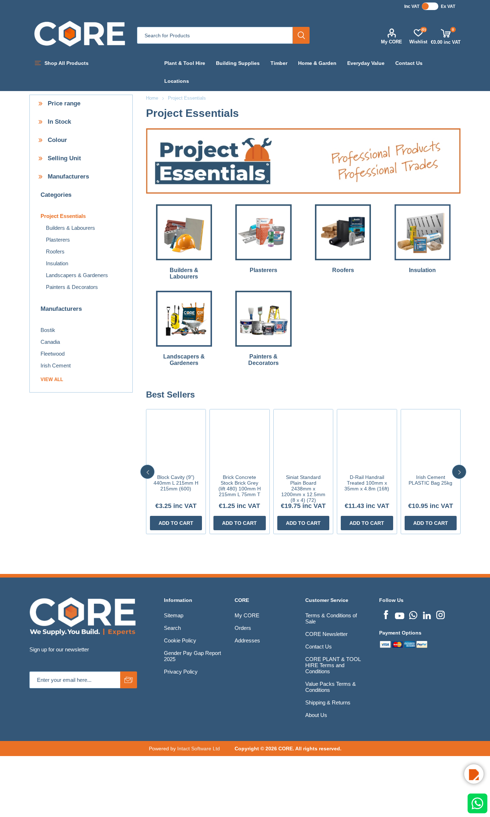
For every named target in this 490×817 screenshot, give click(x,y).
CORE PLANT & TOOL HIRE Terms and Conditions (333, 665)
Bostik (48, 330)
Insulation (422, 270)
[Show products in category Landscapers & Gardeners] (184, 319)
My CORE (391, 41)
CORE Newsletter (326, 634)
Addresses (247, 640)
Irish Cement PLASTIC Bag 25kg (430, 480)
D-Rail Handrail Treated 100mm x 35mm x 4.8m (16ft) (366, 482)
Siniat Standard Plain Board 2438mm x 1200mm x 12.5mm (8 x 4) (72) (303, 488)
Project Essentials (63, 216)
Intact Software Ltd (198, 748)
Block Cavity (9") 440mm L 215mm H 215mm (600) (176, 482)
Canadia (50, 342)
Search (301, 35)
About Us (316, 715)
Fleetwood (53, 354)
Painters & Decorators (263, 359)
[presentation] (147, 472)
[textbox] (215, 35)
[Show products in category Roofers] (343, 232)
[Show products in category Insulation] (422, 232)
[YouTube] (399, 614)
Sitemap (173, 615)
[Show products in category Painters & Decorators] (263, 319)
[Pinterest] (413, 614)
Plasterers (263, 270)
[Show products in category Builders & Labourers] (184, 232)
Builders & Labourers (184, 273)
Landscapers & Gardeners (184, 359)
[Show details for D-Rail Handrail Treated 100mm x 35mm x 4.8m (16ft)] (367, 439)
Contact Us (318, 646)
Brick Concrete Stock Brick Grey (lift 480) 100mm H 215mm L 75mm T (239, 485)
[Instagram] (440, 614)
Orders (243, 628)
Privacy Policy (181, 672)
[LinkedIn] (427, 614)
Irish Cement (56, 365)
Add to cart (176, 523)
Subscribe (128, 679)
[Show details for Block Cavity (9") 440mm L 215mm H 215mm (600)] (176, 439)
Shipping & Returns (327, 702)
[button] (473, 774)
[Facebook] (386, 614)
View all (52, 379)
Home (152, 98)
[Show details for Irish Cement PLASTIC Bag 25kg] (431, 439)
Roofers (343, 270)
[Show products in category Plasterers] (263, 232)
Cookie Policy (180, 640)
